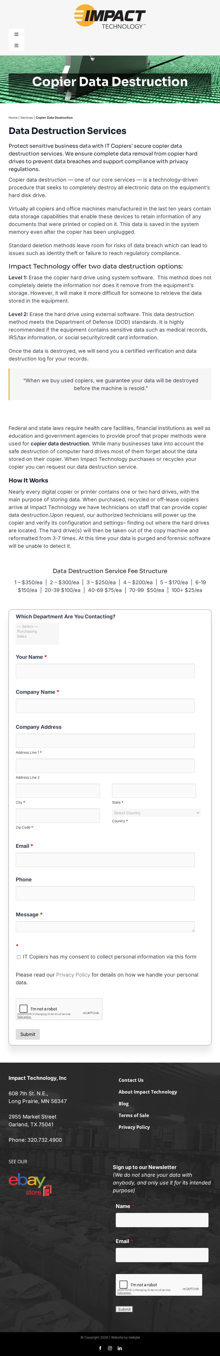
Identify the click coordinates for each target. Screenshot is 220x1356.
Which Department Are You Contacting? (65, 616)
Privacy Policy (73, 975)
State (117, 802)
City (20, 802)
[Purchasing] (37, 631)
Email (24, 846)
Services (26, 118)
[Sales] (37, 636)
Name (125, 1206)
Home (13, 118)
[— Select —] (37, 626)
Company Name (37, 692)
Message (29, 914)
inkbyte (134, 1337)
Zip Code (24, 827)
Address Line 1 (29, 752)
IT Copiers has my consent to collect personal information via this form (109, 957)
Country (120, 821)
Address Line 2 (28, 777)
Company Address (39, 727)
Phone (24, 879)
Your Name (31, 657)
